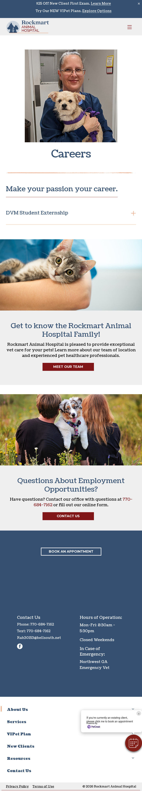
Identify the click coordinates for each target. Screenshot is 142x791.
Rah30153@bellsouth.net (39, 638)
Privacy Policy (17, 787)
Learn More (101, 3)
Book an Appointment (71, 551)
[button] (133, 743)
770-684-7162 (42, 624)
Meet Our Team (68, 367)
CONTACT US (68, 516)
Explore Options (96, 11)
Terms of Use (43, 787)
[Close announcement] (139, 3)
